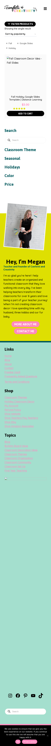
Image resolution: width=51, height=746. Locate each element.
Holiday (12, 48)
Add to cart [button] (25, 113)
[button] (19, 108)
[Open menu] (45, 8)
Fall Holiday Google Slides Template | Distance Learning (25, 98)
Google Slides (26, 43)
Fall (10, 43)
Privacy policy (29, 742)
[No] (47, 735)
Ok (18, 742)
